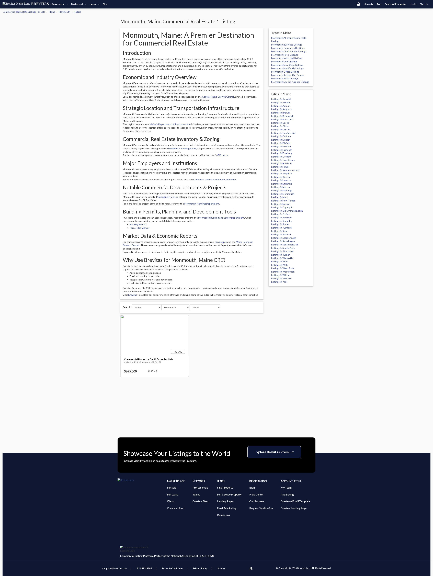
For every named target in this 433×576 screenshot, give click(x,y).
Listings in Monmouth (282, 193)
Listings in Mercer (280, 187)
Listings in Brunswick (282, 116)
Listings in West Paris (282, 268)
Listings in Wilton (280, 275)
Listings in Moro (279, 197)
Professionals (200, 487)
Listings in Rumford (281, 227)
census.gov (221, 241)
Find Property (225, 487)
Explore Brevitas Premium (274, 452)
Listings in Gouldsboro (283, 160)
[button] (358, 4)
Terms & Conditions (173, 568)
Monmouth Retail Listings (284, 78)
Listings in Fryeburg (281, 153)
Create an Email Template (295, 501)
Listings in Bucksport (282, 119)
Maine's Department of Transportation (170, 124)
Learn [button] (93, 4)
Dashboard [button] (77, 4)
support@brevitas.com (114, 568)
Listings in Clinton (280, 129)
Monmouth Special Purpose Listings (290, 81)
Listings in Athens (280, 102)
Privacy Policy (200, 568)
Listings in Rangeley (281, 220)
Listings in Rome (280, 224)
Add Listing (287, 494)
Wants (171, 501)
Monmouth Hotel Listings (284, 54)
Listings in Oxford (280, 214)
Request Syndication (261, 508)
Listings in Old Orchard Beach (287, 210)
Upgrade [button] (368, 4)
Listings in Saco (279, 231)
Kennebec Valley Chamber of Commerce (214, 179)
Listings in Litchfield (281, 183)
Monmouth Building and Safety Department (221, 217)
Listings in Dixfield (280, 143)
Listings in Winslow (281, 278)
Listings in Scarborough (283, 237)
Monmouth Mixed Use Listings (287, 64)
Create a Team (200, 501)
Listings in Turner (280, 254)
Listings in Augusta (281, 109)
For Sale (171, 487)
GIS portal (222, 155)
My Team (286, 487)
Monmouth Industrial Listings (286, 58)
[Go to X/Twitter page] (251, 568)
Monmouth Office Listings (285, 71)
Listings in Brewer (280, 112)
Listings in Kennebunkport (285, 170)
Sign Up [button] (424, 4)
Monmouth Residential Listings (287, 75)
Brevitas (132, 294)
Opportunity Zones (167, 196)
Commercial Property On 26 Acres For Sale (148, 359)
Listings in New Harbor (283, 200)
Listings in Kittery (280, 176)
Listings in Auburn (280, 105)
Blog (252, 487)
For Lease (172, 494)
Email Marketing (226, 508)
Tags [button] (379, 4)
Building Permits (138, 224)
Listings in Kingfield (281, 173)
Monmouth (64, 11)
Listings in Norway (281, 203)
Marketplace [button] (58, 4)
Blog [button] (105, 4)
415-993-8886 (144, 568)
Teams (196, 494)
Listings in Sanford (281, 234)
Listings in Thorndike (282, 251)
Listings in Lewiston (281, 180)
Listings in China (280, 126)
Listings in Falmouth (281, 149)
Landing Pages (225, 501)
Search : (127, 307)
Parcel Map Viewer (139, 227)
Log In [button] (413, 4)
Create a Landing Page (293, 508)
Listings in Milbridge (281, 190)
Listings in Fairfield (281, 146)
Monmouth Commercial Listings (288, 48)
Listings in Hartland (281, 163)
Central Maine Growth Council (218, 96)
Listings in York (279, 281)
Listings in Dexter (280, 139)
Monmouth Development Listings (289, 51)
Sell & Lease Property (229, 494)
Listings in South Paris (283, 247)
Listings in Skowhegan (283, 241)
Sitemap (221, 568)
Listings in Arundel (281, 99)
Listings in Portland (281, 217)
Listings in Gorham (281, 156)
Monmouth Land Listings (284, 61)
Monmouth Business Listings (286, 44)
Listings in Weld (279, 261)
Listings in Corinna (281, 136)
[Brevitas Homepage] (142, 480)
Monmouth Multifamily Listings (287, 68)
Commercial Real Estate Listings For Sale (24, 11)
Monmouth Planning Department (201, 203)
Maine (52, 11)
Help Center (256, 494)
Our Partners (256, 501)
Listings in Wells (279, 264)
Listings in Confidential (283, 132)
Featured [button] (395, 4)
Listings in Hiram (280, 166)
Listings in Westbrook (282, 271)
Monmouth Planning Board (182, 148)
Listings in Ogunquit (282, 207)
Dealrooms (223, 515)
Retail (77, 11)
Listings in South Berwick (284, 244)
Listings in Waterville (282, 258)
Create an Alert (176, 508)
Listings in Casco (280, 122)
